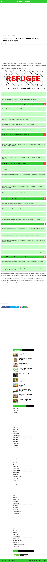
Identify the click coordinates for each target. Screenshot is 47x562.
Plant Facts (16, 507)
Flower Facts (16, 462)
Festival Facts (16, 458)
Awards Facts (16, 418)
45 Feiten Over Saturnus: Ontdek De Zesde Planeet (16, 163)
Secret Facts (16, 522)
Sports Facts (16, 530)
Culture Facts (16, 443)
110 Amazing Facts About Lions (25, 394)
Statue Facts (16, 534)
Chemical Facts (16, 429)
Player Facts (16, 509)
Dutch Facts (5, 35)
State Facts (16, 532)
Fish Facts (16, 460)
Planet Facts (16, 505)
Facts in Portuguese (17, 456)
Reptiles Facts (16, 515)
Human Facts (16, 482)
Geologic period (17, 470)
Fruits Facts (16, 466)
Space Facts (16, 526)
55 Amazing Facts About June (25, 353)
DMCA (45, 560)
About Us (40, 560)
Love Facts (16, 493)
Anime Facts (16, 410)
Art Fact (15, 414)
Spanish (15, 528)
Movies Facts (16, 499)
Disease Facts (16, 447)
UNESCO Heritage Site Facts (19, 544)
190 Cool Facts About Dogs (24, 363)
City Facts (15, 431)
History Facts (16, 480)
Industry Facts (16, 484)
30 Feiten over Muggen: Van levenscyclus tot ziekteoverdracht (18, 134)
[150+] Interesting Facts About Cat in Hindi (26, 379)
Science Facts (16, 519)
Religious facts (16, 513)
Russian (15, 517)
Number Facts (16, 503)
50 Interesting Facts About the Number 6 (25, 359)
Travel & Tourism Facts (18, 540)
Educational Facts (17, 451)
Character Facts (16, 427)
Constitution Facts (17, 435)
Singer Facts (16, 524)
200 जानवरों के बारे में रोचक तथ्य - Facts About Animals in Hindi (25, 400)
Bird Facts (15, 423)
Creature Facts (16, 441)
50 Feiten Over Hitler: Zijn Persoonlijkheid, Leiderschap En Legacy (18, 256)
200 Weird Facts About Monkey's (25, 373)
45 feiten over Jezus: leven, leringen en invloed (15, 223)
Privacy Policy (31, 560)
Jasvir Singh (3, 43)
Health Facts (16, 478)
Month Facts (16, 497)
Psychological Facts (17, 511)
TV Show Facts (16, 542)
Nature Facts (16, 501)
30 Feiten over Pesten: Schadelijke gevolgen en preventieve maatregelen (20, 104)
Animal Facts (16, 408)
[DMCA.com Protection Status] (21, 556)
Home (2, 35)
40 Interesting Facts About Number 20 (24, 385)
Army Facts (16, 412)
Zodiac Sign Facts (17, 548)
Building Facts (16, 425)
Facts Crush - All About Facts (12, 560)
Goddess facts (16, 474)
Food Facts (16, 464)
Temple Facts (16, 538)
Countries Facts (16, 439)
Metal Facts (16, 495)
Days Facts (16, 445)
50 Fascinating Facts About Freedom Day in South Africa (25, 390)
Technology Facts (17, 536)
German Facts (16, 472)
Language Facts (17, 491)
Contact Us (36, 560)
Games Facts (16, 468)
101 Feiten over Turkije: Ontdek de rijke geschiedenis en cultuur (18, 198)
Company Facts (16, 433)
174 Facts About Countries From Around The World (25, 369)
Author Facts (16, 416)
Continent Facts (16, 437)
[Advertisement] (23, 20)
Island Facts (16, 489)
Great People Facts (17, 476)
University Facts (16, 546)
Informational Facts (17, 486)
